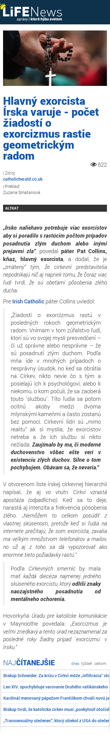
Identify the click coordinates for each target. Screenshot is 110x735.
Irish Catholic (28, 301)
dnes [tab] (75, 663)
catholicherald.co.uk (22, 179)
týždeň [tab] (86, 663)
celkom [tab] (100, 663)
